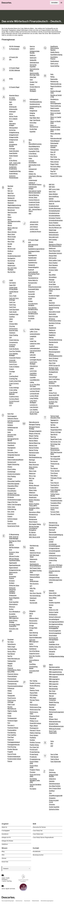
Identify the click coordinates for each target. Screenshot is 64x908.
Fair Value (11, 642)
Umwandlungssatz (54, 551)
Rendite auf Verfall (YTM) (56, 96)
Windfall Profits (53, 724)
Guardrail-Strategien (33, 90)
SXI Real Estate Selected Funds (53, 398)
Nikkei (32, 591)
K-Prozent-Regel (33, 240)
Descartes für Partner (39, 827)
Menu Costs (32, 471)
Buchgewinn (11, 258)
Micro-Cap (32, 476)
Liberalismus (34, 366)
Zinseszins (52, 798)
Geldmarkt (33, 58)
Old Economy (33, 623)
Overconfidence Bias (34, 661)
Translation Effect (55, 503)
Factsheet (11, 639)
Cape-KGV (12, 285)
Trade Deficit (54, 488)
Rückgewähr (54, 169)
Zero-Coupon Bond (55, 788)
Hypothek (33, 131)
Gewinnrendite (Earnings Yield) (34, 74)
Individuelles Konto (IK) (34, 166)
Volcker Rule (52, 649)
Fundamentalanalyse (14, 756)
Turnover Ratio (54, 512)
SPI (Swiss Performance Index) (55, 320)
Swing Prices (53, 393)
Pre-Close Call (34, 747)
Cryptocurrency (14, 396)
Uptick (51, 582)
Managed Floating (34, 424)
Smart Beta (52, 284)
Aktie (10, 104)
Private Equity (34, 754)
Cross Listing (13, 390)
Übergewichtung (54, 525)
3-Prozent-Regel (14, 68)
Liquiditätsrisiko (35, 380)
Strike (50, 374)
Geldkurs (32, 55)
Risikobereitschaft (56, 138)
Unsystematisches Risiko (54, 572)
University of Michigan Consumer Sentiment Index (55, 566)
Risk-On (52, 154)
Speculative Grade (54, 312)
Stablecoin (52, 330)
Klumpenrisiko (32, 283)
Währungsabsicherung (56, 669)
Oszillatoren (32, 649)
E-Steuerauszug (14, 534)
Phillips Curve (34, 721)
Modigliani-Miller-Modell (34, 509)
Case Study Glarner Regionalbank (43, 837)
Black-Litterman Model (13, 228)
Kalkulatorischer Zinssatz (33, 245)
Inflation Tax (32, 174)
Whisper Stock (53, 719)
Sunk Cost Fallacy (54, 379)
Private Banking (34, 752)
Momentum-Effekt (34, 512)
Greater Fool (33, 82)
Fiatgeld (10, 663)
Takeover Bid (54, 427)
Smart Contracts (54, 287)
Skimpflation (53, 277)
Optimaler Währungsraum (33, 640)
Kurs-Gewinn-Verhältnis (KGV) (33, 308)
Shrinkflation (52, 268)
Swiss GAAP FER (54, 395)
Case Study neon (38, 834)
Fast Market (11, 654)
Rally (51, 74)
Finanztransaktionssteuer (15, 686)
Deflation (10, 425)
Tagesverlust (54, 422)
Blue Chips (11, 241)
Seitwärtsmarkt (53, 232)
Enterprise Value (14, 585)
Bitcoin (10, 225)
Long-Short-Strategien (33, 401)
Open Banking (33, 633)
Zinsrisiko (52, 804)
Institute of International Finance (35, 183)
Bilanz (9, 217)
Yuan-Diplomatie (55, 761)
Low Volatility (34, 410)
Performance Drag (35, 707)
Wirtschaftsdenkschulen (56, 726)
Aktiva (11, 114)
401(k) (11, 79)
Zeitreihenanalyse (54, 784)
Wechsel (51, 707)
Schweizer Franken (54, 218)
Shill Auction (52, 258)
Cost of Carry (13, 364)
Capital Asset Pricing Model (13, 288)
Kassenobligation (33, 267)
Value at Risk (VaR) (54, 595)
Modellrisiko (32, 497)
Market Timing (33, 450)
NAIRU (32, 548)
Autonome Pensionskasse (13, 177)
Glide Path (33, 77)
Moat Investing (33, 495)
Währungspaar (53, 677)
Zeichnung (52, 772)
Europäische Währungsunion (13, 617)
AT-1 (10, 158)
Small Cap (52, 282)
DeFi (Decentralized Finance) (14, 422)
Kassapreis (31, 265)
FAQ (3, 855)
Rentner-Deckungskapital (55, 102)
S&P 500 (51, 184)
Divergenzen (11, 488)
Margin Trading (33, 436)
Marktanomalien (34, 453)
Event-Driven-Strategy (13, 621)
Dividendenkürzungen (14, 500)
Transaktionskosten (56, 500)
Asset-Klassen (13, 156)
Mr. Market (32, 532)
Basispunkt (11, 198)
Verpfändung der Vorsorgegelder (54, 627)
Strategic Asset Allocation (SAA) (54, 369)
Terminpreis (54, 461)
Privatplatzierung (35, 759)
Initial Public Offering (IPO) (35, 177)
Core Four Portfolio (15, 351)
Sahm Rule (52, 192)
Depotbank (11, 445)
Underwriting (53, 560)
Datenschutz (19, 900)
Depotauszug (12, 443)
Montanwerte (33, 519)
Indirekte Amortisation (32, 161)
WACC (51, 665)
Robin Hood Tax (55, 159)
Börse (9, 246)
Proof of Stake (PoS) (34, 762)
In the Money (32, 153)
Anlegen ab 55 (6, 837)
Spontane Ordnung (54, 323)
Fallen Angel (11, 647)
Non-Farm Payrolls (35, 593)
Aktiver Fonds (13, 116)
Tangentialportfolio (56, 430)
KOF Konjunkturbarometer (34, 286)
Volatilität (51, 642)
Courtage (12, 371)
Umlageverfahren (54, 548)
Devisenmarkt (12, 462)
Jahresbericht (34, 222)
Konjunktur (31, 292)
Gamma (32, 46)
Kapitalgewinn (32, 255)
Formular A (11, 725)
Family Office (12, 651)
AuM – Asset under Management (15, 164)
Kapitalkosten (32, 258)
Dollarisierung (12, 509)
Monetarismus (33, 514)
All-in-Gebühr (13, 119)
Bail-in (10, 188)
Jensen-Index (34, 224)
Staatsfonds (52, 328)
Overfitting (32, 664)
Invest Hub (5, 862)
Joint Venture (34, 227)
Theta (52, 466)
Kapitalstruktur (32, 262)
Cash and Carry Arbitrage (14, 299)
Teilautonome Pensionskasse (55, 449)
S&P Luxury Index (54, 189)
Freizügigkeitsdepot (14, 742)
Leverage (33, 357)
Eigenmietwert (13, 568)
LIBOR (32, 368)
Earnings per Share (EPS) (15, 542)
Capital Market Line (13, 292)
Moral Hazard (33, 522)
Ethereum (12, 607)
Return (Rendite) (55, 134)
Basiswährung (12, 200)
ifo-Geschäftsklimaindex (35, 143)
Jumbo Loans (34, 229)
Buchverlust (11, 261)
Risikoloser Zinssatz (53, 146)
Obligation (32, 611)
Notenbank (33, 598)
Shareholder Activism (55, 253)
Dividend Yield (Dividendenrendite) (14, 494)
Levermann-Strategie (33, 363)
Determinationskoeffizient (15, 460)
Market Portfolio (34, 448)
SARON (51, 199)
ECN (10, 550)
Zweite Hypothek (54, 807)
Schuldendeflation (54, 215)
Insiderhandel (33, 180)
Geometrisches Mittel (34, 70)
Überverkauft (53, 537)
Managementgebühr (35, 431)
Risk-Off (52, 152)
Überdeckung (53, 523)
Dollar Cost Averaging (14, 504)
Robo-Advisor (54, 162)
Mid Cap (31, 478)
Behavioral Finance (13, 208)
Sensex (51, 242)
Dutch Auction (12, 523)
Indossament (33, 169)
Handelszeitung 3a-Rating (36, 107)
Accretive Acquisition (12, 99)
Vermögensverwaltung (56, 624)
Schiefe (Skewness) (55, 208)
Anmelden (54, 2)
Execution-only (13, 629)
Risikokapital (54, 143)
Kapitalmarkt (32, 260)
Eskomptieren (13, 604)
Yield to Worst (54, 759)
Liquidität (33, 377)
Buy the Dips (11, 272)
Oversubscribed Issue (34, 671)
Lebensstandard (35, 348)
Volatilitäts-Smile (54, 644)
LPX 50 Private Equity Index (34, 413)
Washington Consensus (52, 699)
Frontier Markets (13, 749)
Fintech (10, 693)
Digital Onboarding (13, 464)
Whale (51, 717)
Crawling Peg (13, 379)
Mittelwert (32, 492)
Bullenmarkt (11, 265)
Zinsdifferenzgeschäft (55, 796)
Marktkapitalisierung (35, 457)
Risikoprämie (54, 150)
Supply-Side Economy (52, 382)
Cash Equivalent (14, 309)
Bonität (10, 244)
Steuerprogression (54, 352)
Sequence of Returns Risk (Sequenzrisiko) (55, 245)
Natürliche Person (35, 553)
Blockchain (11, 239)
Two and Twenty (55, 514)
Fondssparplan (12, 718)
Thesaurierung (54, 464)
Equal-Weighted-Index (14, 598)
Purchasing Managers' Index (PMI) (35, 780)
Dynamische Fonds (13, 526)
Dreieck (10, 516)
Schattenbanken (54, 206)
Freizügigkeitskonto (14, 744)
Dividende (11, 497)
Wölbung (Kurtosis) (54, 729)
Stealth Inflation (53, 347)
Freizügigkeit (6, 831)
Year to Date (54, 754)
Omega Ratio (33, 628)
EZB (10, 631)
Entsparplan (12, 595)
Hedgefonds (33, 111)
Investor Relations (34, 207)
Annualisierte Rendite (13, 145)
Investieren (5, 834)
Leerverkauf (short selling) (35, 351)
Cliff (10, 337)
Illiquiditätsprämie (34, 146)
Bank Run (11, 193)
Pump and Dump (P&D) (35, 775)
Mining (31, 483)
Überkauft (52, 530)
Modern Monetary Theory (34, 500)
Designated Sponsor (14, 455)
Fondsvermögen (13, 721)
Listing (32, 382)
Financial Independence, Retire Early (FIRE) (14, 670)
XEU (51, 743)
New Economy (34, 584)
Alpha (11, 121)
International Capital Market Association (35, 192)
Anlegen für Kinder (7, 841)
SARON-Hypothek (54, 201)
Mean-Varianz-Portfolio (33, 468)
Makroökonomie (34, 422)
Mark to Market (33, 438)
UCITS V (51, 539)
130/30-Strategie (14, 46)
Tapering (53, 437)
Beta (9, 215)
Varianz (51, 605)
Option (31, 644)
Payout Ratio (33, 693)
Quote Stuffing (54, 66)
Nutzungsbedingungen (8, 900)
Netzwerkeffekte (35, 577)
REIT (51, 89)
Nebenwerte (33, 559)
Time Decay (54, 473)
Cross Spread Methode (13, 393)
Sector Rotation (53, 223)
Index (30, 158)
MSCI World (32, 535)
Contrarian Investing (12, 345)
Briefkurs (10, 251)
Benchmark (11, 210)
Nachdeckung (34, 545)
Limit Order (33, 371)
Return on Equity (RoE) (55, 122)
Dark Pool (11, 414)
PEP (31, 702)
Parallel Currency (35, 683)
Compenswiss (13, 342)
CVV (10, 405)
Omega (31, 625)
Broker (10, 253)
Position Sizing (34, 745)
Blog (3, 851)
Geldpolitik (33, 60)
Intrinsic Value (33, 197)
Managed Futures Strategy (34, 428)
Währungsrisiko (53, 681)
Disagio (10, 479)
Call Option (12, 283)
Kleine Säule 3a (33, 280)
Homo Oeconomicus (34, 126)
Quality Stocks (54, 52)
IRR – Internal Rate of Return (35, 210)
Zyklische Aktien (54, 809)
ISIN (30, 213)
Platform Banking (35, 733)
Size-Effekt (52, 275)
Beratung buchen (38, 855)
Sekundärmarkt (53, 237)
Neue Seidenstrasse (34, 580)
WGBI (50, 714)
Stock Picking (53, 361)
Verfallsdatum (53, 614)
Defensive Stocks (13, 418)
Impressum (27, 900)
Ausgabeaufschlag (15, 171)
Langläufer (33, 336)
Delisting (10, 430)
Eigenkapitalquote (14, 565)
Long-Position (34, 398)
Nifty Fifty (33, 588)
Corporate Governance (12, 361)
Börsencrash (11, 249)
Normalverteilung (35, 595)
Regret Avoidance (55, 86)
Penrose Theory (34, 700)
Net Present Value (35, 568)
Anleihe (11, 142)
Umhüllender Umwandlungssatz (54, 545)
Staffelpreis (52, 333)
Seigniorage (52, 230)
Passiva (32, 688)
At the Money (13, 160)
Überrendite (52, 532)
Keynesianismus (33, 278)
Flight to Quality (12, 711)
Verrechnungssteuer (55, 633)
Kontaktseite (36, 851)
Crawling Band (13, 376)
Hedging (32, 113)
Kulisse (30, 301)
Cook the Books (14, 349)
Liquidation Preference (33, 374)
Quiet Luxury (54, 63)
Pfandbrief (33, 718)
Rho (51, 136)
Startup (51, 345)
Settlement (52, 248)
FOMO (9, 713)
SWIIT (50, 390)
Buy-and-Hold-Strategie (12, 269)
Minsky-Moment (34, 485)
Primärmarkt (34, 749)
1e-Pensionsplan (14, 49)
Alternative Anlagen (12, 124)
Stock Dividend (53, 358)
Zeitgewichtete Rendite (53, 775)
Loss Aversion (34, 407)
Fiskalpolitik (11, 696)
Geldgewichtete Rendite (34, 52)
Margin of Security (34, 433)
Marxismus (32, 462)
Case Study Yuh (37, 831)
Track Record (54, 483)
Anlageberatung (14, 132)
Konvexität (31, 294)
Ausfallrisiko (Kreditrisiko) (13, 168)
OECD (31, 613)
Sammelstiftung (54, 196)
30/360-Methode (14, 70)
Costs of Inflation (14, 367)
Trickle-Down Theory (54, 508)
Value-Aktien (53, 593)
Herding (32, 115)
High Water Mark (35, 118)
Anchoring (12, 130)
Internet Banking (34, 195)
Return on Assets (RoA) (55, 114)
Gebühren (5, 844)
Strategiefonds (53, 372)
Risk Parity (53, 157)
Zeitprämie (52, 779)
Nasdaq (32, 550)
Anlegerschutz (13, 140)
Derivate (10, 450)
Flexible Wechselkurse (12, 708)
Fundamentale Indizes (14, 759)
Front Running (12, 747)
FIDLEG (10, 666)
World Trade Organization (53, 732)
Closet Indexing (14, 340)
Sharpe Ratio (53, 256)
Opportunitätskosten (35, 637)
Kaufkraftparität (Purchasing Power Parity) (34, 274)
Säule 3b (51, 204)
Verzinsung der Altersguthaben (53, 638)
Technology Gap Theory (55, 445)
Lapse (32, 339)
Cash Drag (12, 305)
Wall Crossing (53, 686)
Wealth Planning (54, 702)
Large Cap (33, 341)
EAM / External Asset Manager (13, 537)
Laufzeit (32, 346)
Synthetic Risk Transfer (53, 402)
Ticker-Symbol (55, 471)
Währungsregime (54, 679)
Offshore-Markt (34, 618)
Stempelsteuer (53, 349)
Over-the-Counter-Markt (35, 657)
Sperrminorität (53, 316)
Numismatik (33, 603)
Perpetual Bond (34, 716)
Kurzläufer (31, 318)
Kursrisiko (31, 316)
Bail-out (10, 191)
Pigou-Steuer (34, 726)
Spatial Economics (54, 305)
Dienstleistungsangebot (47, 900)
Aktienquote (12, 107)
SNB (50, 293)
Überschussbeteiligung (56, 535)
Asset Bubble (13, 153)
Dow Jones (11, 512)
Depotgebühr (12, 448)
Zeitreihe (51, 781)
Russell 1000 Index (56, 176)
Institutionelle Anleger (33, 187)
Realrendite (54, 79)
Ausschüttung (13, 173)
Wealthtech (52, 705)
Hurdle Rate (33, 129)
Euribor (11, 609)
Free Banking (12, 732)
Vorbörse (51, 654)
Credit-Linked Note (15, 381)
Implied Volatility (34, 149)
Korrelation (31, 296)
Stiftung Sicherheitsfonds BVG (55, 355)
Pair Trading (33, 681)
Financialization (12, 676)
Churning (12, 326)
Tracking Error (54, 485)
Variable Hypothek (54, 602)
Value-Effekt (52, 598)
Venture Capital (53, 612)
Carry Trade (12, 296)
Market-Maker (33, 441)
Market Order (33, 445)
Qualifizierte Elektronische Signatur (54, 48)
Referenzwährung (55, 84)
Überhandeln (53, 527)
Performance (34, 705)
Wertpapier (52, 709)
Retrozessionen (55, 111)
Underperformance (55, 555)
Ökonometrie (33, 621)
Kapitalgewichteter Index (34, 252)
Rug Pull (53, 171)
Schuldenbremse (54, 213)
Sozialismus (52, 298)
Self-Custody (53, 239)
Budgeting (11, 263)
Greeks (32, 84)
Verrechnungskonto (55, 631)
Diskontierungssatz (13, 484)
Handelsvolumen (35, 104)
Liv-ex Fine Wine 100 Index (35, 385)
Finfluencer (11, 688)
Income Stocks (33, 156)
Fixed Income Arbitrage (12, 701)
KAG (29, 242)
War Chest (52, 691)
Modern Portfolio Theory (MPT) (34, 505)
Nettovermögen (34, 575)
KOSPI (30, 299)
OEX (30, 616)
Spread (51, 325)
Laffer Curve (33, 331)
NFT (31, 586)
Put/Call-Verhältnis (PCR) (35, 785)
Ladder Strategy (35, 329)
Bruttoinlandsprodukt (14, 256)
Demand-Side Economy (12, 435)
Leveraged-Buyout (35, 360)
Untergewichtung (54, 577)
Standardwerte (53, 342)
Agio (10, 102)
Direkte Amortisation (14, 474)
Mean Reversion (34, 464)
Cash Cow (12, 302)
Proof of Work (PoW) (34, 766)
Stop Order (52, 363)
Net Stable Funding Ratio (36, 571)
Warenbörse (52, 693)
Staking (51, 337)
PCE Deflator (34, 695)
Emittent (11, 583)
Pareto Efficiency (35, 686)
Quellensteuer (54, 61)
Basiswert (11, 203)
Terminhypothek (55, 459)
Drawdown (11, 514)
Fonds (9, 716)
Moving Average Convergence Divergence (34, 528)
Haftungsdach (34, 99)
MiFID (31, 481)
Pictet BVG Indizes (35, 723)
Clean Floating (13, 335)
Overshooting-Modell (33, 667)
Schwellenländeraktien (56, 220)
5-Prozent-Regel (14, 87)
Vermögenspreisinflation (56, 622)
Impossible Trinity (34, 151)
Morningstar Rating (35, 524)
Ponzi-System (34, 735)
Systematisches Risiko (53, 407)
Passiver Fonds (34, 690)
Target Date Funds (56, 439)
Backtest (10, 186)
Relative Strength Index (55, 92)
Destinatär (11, 457)
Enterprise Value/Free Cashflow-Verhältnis (12, 590)
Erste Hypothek (13, 602)
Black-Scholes (12, 232)
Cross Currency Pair (14, 384)
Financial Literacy (13, 674)
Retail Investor (54, 108)
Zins (50, 793)
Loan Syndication (35, 389)
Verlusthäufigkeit (54, 619)
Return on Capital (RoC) (55, 118)
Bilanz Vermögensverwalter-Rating (14, 221)
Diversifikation (12, 491)
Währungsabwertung (55, 672)
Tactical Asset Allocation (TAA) (55, 417)
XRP (51, 746)
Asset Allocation (14, 151)
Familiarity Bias (12, 649)
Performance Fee (35, 709)
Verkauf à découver (55, 617)
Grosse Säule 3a (35, 87)
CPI (10, 374)
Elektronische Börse (13, 573)
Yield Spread (54, 757)
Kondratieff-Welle (33, 289)
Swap (50, 388)
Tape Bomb (53, 434)
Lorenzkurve (33, 405)
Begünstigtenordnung (14, 205)
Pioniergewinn (34, 728)
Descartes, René (13, 452)
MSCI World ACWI (34, 537)
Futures (10, 761)
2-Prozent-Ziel (13, 57)
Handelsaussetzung (36, 102)
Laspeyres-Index (35, 343)
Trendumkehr (54, 505)
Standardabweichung (55, 340)
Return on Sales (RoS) (55, 130)
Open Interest (33, 635)
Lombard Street (34, 391)
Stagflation (52, 335)
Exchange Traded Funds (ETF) (14, 625)
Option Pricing (33, 646)
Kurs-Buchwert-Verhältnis (33, 304)
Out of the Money (34, 651)
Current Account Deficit (14, 402)
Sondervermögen (54, 296)
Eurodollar (12, 614)
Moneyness (32, 517)
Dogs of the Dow (13, 502)
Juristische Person (35, 231)
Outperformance (34, 653)
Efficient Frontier (14, 556)
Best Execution (12, 212)
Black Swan (11, 234)
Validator (51, 591)
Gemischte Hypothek (33, 66)
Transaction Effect (55, 498)
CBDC (11, 319)
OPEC (31, 630)
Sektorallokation (54, 235)
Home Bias (33, 123)
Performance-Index (34, 713)
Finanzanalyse (12, 679)
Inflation (31, 171)
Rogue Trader (54, 164)
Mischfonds (32, 488)
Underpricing (53, 558)
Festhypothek (12, 661)
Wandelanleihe (53, 689)
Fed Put (10, 656)
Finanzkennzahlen (13, 681)
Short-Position (53, 263)
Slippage (51, 279)
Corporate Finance (14, 358)
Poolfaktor (33, 737)
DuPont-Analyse (12, 519)
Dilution (10, 467)
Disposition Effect (13, 486)
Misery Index (33, 490)
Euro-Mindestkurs (14, 611)
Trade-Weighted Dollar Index (55, 491)
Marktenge (32, 455)
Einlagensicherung (14, 570)
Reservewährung (55, 106)
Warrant (51, 696)
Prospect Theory (35, 770)
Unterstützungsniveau (55, 580)
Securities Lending (54, 225)
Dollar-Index (11, 507)
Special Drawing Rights (54, 308)
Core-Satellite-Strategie (13, 354)
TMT (51, 480)
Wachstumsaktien (54, 667)
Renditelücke (54, 99)
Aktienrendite (13, 109)
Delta (9, 432)
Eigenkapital (13, 563)
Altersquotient (13, 128)
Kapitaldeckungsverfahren (36, 249)
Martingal (32, 460)
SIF (50, 272)
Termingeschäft (55, 456)
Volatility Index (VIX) (55, 647)
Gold (31, 80)
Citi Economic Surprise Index (13, 329)
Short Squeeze (53, 265)
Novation (32, 600)
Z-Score (51, 770)
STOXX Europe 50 (54, 365)
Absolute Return (14, 95)
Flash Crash (11, 704)
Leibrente (33, 355)
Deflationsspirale (13, 427)
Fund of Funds (12, 754)
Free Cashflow (12, 735)
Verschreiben (53, 635)
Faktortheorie (12, 644)
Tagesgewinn (54, 420)
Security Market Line (55, 227)
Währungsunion (53, 684)
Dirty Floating (12, 476)
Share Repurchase (54, 251)
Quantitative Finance (54, 58)
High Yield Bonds (35, 120)
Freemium (11, 740)
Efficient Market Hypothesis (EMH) (14, 559)
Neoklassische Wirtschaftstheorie (35, 565)
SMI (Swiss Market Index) (54, 290)
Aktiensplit (12, 111)
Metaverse (32, 473)
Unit (50, 563)
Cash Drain (12, 307)
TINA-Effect (54, 476)
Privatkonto (33, 757)
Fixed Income (12, 698)
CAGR (11, 280)
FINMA (10, 691)
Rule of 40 (53, 174)
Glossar (4, 858)
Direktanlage (11, 472)
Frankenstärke (12, 730)
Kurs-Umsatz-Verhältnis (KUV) (33, 312)
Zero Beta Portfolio (54, 786)
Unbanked (52, 553)
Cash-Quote (12, 312)
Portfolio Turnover (35, 742)
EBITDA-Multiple (14, 547)
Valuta (51, 600)
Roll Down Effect (55, 166)
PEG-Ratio (33, 697)
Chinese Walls (13, 324)
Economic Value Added (14, 553)
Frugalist (10, 752)
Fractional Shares (13, 728)
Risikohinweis (35, 900)
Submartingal (53, 377)
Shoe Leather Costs (55, 260)
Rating (52, 77)
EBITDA (11, 545)
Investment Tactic (34, 205)
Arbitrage (12, 148)
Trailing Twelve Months (54, 495)
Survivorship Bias (54, 386)
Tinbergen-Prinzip (56, 478)
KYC (29, 321)
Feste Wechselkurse (14, 659)
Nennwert (33, 562)
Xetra (52, 741)
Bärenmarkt (11, 196)
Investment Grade (34, 202)
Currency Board (14, 399)
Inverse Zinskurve (34, 200)
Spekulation (52, 314)
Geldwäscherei (34, 62)
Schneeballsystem (54, 211)
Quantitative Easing (56, 55)
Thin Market (54, 468)
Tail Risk (52, 425)
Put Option (33, 789)
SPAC (50, 300)
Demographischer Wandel (13, 439)
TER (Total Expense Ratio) (56, 453)
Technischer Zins (55, 442)
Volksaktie (52, 651)
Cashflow (12, 317)
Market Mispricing (34, 443)
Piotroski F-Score (35, 730)
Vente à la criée (53, 610)
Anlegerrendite (13, 137)
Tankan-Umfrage (55, 432)
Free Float (11, 737)
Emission (12, 581)
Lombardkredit (34, 393)
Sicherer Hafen (53, 270)
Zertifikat (51, 791)
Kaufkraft (31, 270)
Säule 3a (4, 827)
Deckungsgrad (12, 416)
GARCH (32, 49)
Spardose (52, 303)
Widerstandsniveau (55, 721)
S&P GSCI (52, 187)
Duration (10, 521)
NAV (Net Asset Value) (34, 556)
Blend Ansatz (12, 237)
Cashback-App (13, 314)
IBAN (30, 140)
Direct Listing (12, 469)
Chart (10, 321)
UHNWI (51, 542)
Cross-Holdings (14, 387)
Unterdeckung (53, 575)
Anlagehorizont (13, 135)
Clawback (12, 333)
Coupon (11, 369)
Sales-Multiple (53, 194)
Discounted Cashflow (14, 481)
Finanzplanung (12, 684)
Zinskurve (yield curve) (54, 801)
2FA (10, 59)
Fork (9, 723)
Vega (50, 607)
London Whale (34, 396)
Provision (32, 772)
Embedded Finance (12, 577)
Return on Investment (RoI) (55, 126)
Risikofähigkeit (55, 141)
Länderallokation (35, 334)
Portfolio (32, 740)
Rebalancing (54, 81)
